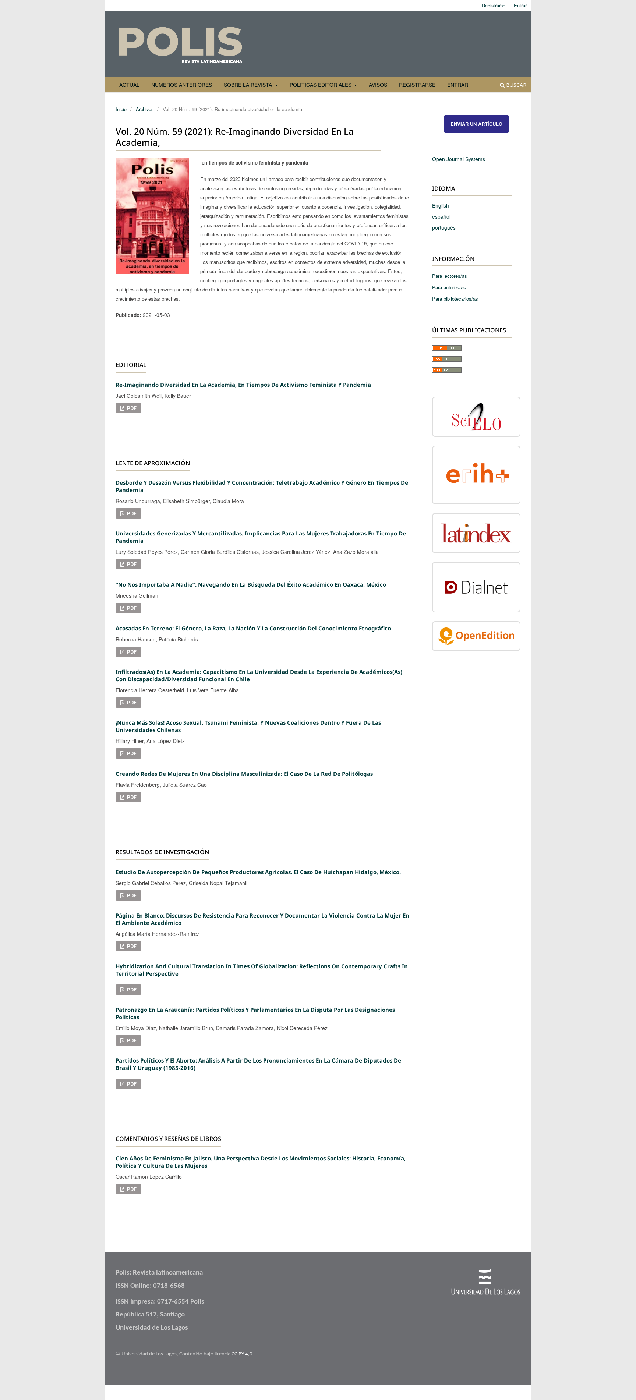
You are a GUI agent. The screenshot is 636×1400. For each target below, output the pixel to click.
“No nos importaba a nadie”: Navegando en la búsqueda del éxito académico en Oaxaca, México (251, 584)
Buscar (515, 84)
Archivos (144, 109)
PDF (131, 407)
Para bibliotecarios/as (455, 298)
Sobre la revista (248, 84)
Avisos (378, 84)
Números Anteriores (181, 84)
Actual (129, 84)
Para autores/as (449, 287)
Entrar (457, 84)
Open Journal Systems (458, 159)
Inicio (121, 109)
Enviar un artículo (476, 123)
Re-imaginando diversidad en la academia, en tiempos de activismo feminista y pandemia (243, 384)
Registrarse (417, 84)
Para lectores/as (449, 275)
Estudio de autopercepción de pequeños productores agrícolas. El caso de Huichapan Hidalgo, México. (258, 872)
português (444, 227)
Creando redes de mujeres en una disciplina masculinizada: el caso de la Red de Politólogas (244, 773)
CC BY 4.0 (242, 1354)
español (441, 216)
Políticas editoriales (321, 84)
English (440, 205)
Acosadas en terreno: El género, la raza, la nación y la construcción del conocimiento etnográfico (253, 628)
